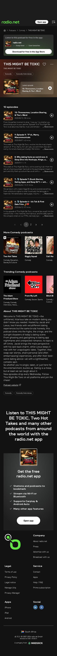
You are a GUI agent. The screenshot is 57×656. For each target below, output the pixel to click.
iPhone (8, 608)
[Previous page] (21, 224)
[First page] (15, 224)
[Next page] (36, 224)
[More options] (51, 64)
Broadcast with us (41, 557)
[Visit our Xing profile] (41, 607)
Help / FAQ (38, 582)
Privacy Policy (11, 577)
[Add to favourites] (44, 64)
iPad (7, 613)
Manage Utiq (10, 588)
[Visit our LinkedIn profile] (35, 607)
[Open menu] (53, 22)
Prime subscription (41, 588)
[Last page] (42, 224)
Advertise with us (41, 552)
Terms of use (10, 572)
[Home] (5, 30)
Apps (35, 577)
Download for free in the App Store (28, 52)
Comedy (8, 74)
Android (8, 618)
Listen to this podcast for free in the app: (24, 38)
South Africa (30, 632)
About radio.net (40, 541)
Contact (36, 572)
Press (35, 547)
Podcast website (11, 385)
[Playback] (50, 88)
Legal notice (10, 582)
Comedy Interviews (24, 74)
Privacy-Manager (12, 593)
